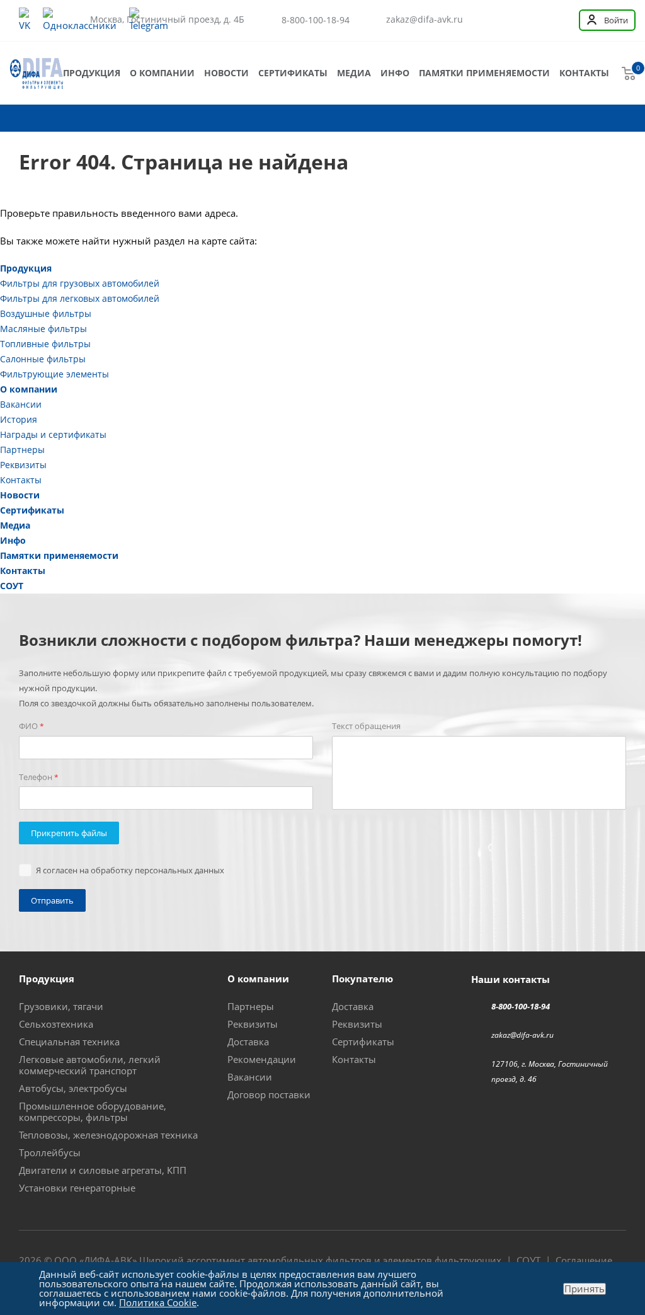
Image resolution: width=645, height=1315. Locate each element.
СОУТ (11, 586)
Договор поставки (269, 1094)
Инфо (394, 73)
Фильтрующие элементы (54, 374)
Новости (226, 73)
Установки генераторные (77, 1187)
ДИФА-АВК (108, 1260)
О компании (162, 73)
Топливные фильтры (45, 344)
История (18, 419)
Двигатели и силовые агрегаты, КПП (102, 1170)
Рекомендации (261, 1059)
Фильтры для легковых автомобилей (79, 298)
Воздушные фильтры (45, 313)
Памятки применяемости (484, 73)
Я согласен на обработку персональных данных (130, 870)
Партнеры (22, 450)
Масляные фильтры (43, 329)
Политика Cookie (158, 1302)
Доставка (248, 1041)
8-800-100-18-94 (316, 20)
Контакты (584, 73)
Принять (584, 1289)
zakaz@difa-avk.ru (424, 19)
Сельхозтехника (56, 1024)
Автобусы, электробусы (73, 1088)
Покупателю (362, 978)
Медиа (354, 73)
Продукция (91, 73)
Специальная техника (69, 1041)
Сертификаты (293, 73)
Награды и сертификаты (53, 434)
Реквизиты (23, 465)
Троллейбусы (50, 1152)
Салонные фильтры (43, 359)
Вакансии (21, 404)
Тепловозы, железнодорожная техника (108, 1134)
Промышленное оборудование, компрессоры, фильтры (92, 1111)
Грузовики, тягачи (61, 1006)
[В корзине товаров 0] (629, 73)
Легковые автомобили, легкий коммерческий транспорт (90, 1065)
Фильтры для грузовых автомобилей (79, 283)
